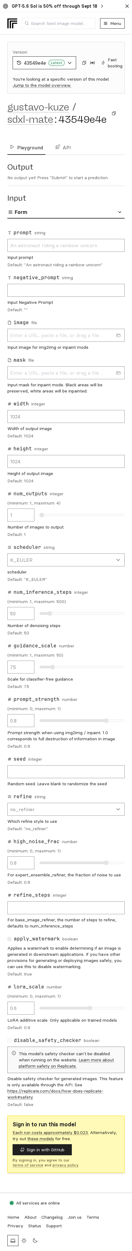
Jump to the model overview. (42, 85)
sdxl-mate (30, 119)
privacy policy (65, 1165)
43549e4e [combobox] (43, 63)
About (30, 1217)
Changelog (52, 1217)
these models (40, 1138)
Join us (75, 1217)
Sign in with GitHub (45, 1149)
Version (20, 52)
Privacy (15, 1226)
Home (13, 1217)
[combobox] (58, 23)
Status (34, 1226)
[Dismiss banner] (127, 6)
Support (54, 1226)
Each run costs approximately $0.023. (51, 1132)
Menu (115, 23)
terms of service (28, 1165)
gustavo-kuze (38, 107)
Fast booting (115, 63)
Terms (93, 1217)
